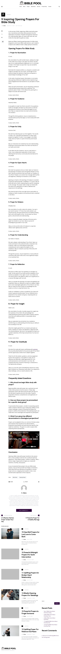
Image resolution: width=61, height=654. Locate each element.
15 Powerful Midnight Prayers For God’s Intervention (30, 554)
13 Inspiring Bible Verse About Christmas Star (50, 625)
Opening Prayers (22, 477)
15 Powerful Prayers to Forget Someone (30, 612)
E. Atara (4, 25)
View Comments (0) (23, 510)
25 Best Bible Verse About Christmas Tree (49, 615)
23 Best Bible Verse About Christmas (49, 618)
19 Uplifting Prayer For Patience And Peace (30, 630)
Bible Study (15, 477)
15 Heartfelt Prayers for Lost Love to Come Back (30, 534)
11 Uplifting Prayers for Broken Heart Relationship (30, 575)
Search (43, 601)
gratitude (35, 349)
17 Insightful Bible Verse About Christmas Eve (50, 622)
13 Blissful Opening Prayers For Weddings (30, 594)
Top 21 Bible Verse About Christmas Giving (49, 612)
